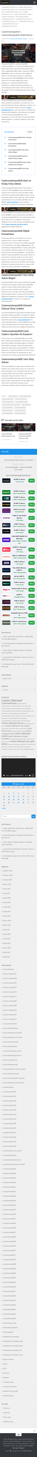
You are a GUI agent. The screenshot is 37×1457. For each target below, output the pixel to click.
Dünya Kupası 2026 (9, 1323)
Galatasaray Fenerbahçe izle (23, 746)
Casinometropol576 (21, 703)
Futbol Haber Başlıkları (10, 1327)
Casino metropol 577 (10, 996)
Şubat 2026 (7, 898)
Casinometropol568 (9, 1237)
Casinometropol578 (15, 706)
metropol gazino (8, 1395)
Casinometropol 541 (9, 1110)
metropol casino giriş (10, 1386)
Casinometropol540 (9, 1182)
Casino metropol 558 (10, 978)
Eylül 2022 (6, 957)
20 (18, 799)
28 (23, 802)
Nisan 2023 (7, 925)
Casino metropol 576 (10, 992)
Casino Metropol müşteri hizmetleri (14, 1069)
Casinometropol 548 (9, 1137)
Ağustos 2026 (7, 871)
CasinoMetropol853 (15, 720)
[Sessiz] (30, 775)
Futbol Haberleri (8, 1332)
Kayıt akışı (6, 1412)
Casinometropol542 (9, 1191)
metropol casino (29, 749)
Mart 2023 (6, 929)
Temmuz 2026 (7, 875)
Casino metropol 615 (9, 9)
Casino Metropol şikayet (11, 1073)
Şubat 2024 (7, 911)
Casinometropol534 (9, 1173)
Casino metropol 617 (13, 12)
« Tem (3, 808)
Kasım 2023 (7, 920)
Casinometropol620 (9, 26)
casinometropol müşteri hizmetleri (18, 739)
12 (13, 796)
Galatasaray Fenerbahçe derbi (8, 746)
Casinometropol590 (6, 711)
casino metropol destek (21, 728)
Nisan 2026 (7, 889)
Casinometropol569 (9, 1241)
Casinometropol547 (9, 1210)
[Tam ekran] (33, 775)
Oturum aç (6, 1408)
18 (9, 799)
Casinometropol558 (9, 1223)
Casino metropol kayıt (10, 1060)
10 (4, 796)
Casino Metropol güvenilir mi (12, 1055)
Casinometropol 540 (9, 1105)
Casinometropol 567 (9, 1141)
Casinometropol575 (9, 1246)
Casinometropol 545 (9, 1123)
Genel (5, 1364)
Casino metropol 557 (10, 974)
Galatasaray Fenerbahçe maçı (8, 749)
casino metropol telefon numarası (14, 1078)
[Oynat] (4, 775)
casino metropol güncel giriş (12, 1051)
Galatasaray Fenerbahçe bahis (27, 744)
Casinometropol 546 (9, 1128)
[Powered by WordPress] (10, 1450)
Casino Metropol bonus (12, 723)
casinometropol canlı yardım (8, 728)
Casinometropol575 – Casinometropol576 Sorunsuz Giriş (25, 436)
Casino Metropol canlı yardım (17, 726)
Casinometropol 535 (9, 1101)
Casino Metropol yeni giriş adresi (14, 17)
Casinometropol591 (15, 711)
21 (23, 799)
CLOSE (30, 131)
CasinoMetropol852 (6, 720)
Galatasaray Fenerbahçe (14, 744)
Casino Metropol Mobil (18, 39)
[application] (18, 767)
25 (9, 802)
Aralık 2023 (7, 916)
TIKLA (31, 480)
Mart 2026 (6, 893)
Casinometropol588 (6, 708)
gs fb (18, 749)
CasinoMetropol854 (25, 720)
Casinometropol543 (9, 1196)
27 (18, 802)
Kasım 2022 (7, 948)
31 (4, 805)
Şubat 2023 (7, 934)
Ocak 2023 (6, 939)
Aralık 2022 (7, 943)
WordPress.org (8, 1421)
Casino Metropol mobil (22, 14)
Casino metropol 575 (10, 987)
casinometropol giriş (9, 1155)
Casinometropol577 (6, 706)
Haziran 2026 (7, 880)
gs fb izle (21, 749)
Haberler (6, 1377)
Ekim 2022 (6, 952)
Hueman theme (27, 1451)
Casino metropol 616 (7, 399)
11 (9, 796)
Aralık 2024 (7, 907)
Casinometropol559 (9, 1228)
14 (23, 796)
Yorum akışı (7, 1417)
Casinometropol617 (9, 21)
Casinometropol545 (9, 1200)
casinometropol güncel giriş (18, 731)
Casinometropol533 (9, 1169)
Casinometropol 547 (9, 1132)
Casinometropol (8, 19)
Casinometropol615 (9, 7)
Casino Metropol (25, 7)
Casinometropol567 (9, 1232)
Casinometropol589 (15, 708)
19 (13, 799)
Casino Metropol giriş (10, 1046)
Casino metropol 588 (26, 706)
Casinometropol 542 (9, 1114)
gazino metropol (8, 1359)
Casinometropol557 (9, 1219)
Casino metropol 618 (7, 402)
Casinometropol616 (23, 19)
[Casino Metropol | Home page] (6, 2)
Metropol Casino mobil (10, 1391)
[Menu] (34, 2)
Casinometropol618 (26, 21)
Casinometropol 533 (9, 1092)
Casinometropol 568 (9, 1146)
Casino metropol (12, 202)
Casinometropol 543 (9, 1119)
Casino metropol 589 (26, 708)
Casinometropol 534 (9, 1096)
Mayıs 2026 (7, 884)
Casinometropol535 (9, 1178)
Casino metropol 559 (10, 983)
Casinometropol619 (10, 24)
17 (4, 799)
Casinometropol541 (9, 1187)
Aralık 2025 (7, 902)
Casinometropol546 (9, 1205)
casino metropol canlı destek (12, 1033)
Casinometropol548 (9, 1214)
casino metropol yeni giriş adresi (16, 224)
